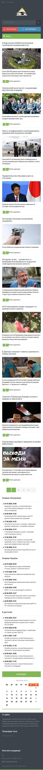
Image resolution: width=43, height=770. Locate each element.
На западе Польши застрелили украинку (17, 219)
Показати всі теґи (7, 736)
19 (21, 698)
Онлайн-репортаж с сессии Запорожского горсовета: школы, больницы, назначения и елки (19, 640)
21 (31, 698)
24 (12, 701)
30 (7, 705)
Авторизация (30, 29)
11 (16, 695)
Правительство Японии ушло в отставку (17, 177)
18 (16, 698)
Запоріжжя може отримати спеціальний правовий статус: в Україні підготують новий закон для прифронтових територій (19, 542)
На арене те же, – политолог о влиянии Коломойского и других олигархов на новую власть (19, 261)
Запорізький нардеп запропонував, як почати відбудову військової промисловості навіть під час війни (20, 622)
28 (31, 701)
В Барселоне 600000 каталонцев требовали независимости (17, 44)
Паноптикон (22, 766)
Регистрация (11, 29)
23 (7, 701)
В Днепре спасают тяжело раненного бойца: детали (20, 352)
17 (12, 698)
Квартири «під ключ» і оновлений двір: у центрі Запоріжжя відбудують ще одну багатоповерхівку (18, 508)
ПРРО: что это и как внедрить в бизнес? (18, 590)
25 (16, 701)
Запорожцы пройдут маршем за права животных (21, 442)
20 (26, 698)
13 (26, 695)
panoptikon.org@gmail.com (13, 758)
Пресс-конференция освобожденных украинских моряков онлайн (20, 132)
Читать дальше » (15, 81)
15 (36, 695)
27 (26, 701)
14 (31, 695)
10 (12, 695)
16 (7, 698)
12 (21, 695)
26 (21, 701)
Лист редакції (9, 2)
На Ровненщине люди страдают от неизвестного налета (19, 307)
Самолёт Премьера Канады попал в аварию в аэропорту (19, 397)
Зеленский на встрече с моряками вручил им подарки (19, 89)
